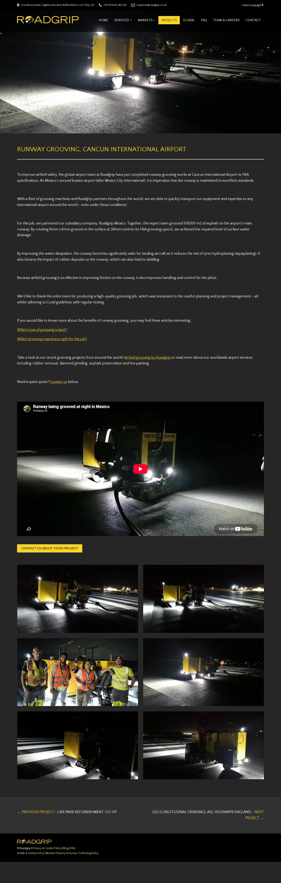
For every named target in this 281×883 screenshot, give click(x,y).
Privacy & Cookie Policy (47, 848)
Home (103, 20)
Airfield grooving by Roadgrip (147, 358)
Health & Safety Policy (30, 853)
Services (121, 20)
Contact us (58, 382)
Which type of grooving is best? (42, 330)
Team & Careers (226, 20)
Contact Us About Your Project (49, 548)
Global (189, 20)
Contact (253, 20)
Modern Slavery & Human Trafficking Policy (72, 853)
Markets (145, 20)
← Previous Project (67, 812)
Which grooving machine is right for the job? (52, 339)
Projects (169, 20)
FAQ (204, 20)
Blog (66, 848)
